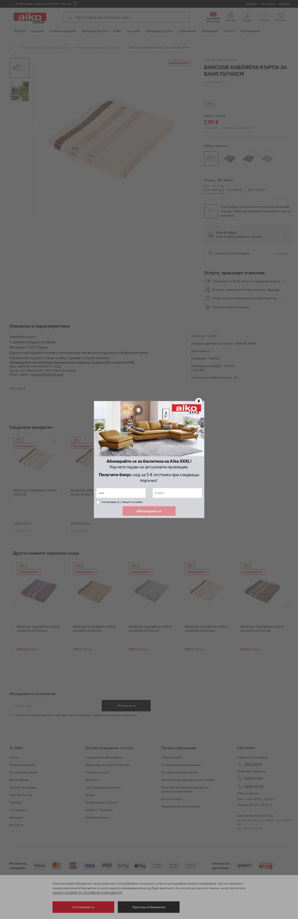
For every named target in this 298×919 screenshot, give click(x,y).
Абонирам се (149, 511)
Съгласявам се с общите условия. (122, 502)
